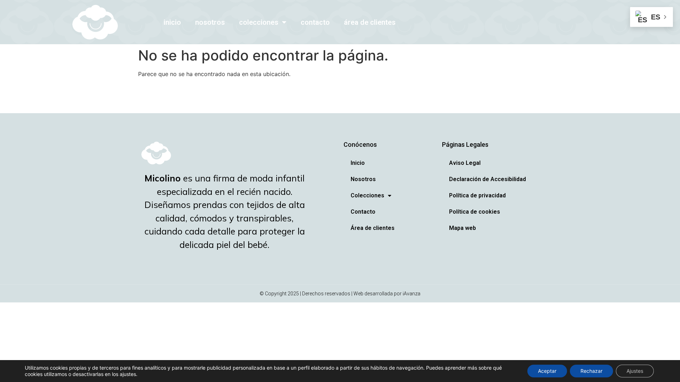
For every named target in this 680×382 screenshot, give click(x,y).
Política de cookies (474, 211)
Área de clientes (370, 22)
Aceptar (547, 371)
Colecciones (258, 22)
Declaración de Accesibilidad (487, 179)
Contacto (315, 22)
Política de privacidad (477, 195)
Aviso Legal (465, 163)
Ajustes (635, 371)
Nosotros (210, 22)
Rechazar (591, 371)
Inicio (172, 22)
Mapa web (462, 228)
